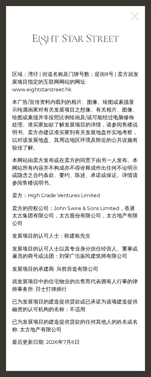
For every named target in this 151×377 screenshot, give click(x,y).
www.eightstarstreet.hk (42, 89)
